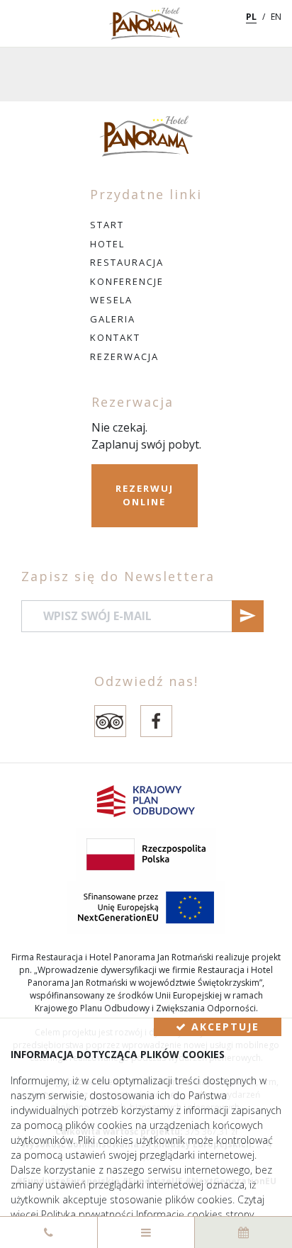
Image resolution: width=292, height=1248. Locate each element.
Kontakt (115, 337)
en (276, 17)
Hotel (107, 243)
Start (107, 224)
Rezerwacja (124, 356)
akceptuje (223, 1026)
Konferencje (127, 281)
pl (251, 17)
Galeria (112, 319)
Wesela (111, 299)
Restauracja (127, 262)
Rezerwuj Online (145, 495)
